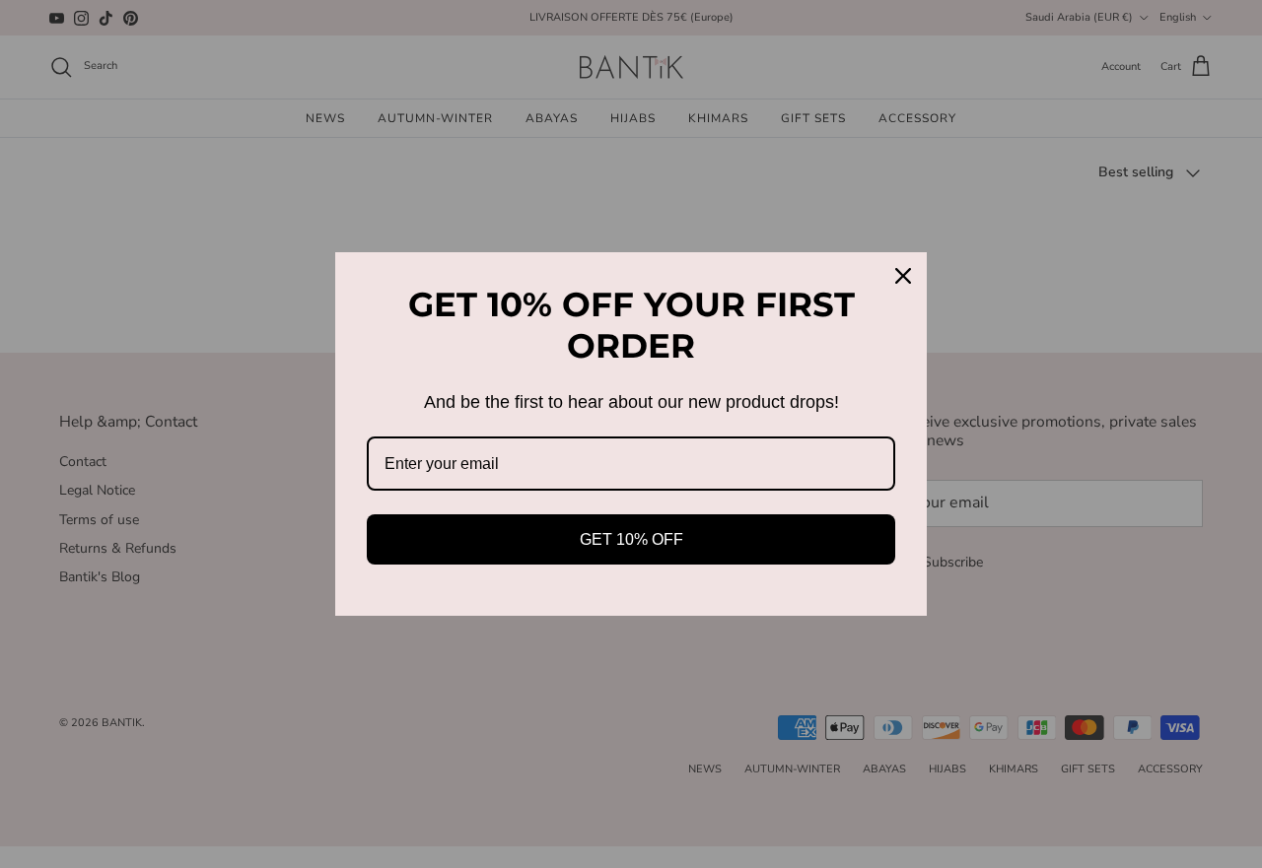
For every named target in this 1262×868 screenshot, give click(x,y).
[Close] (903, 276)
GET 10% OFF (631, 539)
